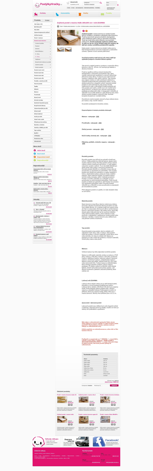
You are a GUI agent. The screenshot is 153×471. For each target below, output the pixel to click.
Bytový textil (37, 97)
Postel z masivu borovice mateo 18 (66, 394)
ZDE (97, 116)
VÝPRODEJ (37, 135)
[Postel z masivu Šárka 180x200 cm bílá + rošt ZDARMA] (105, 422)
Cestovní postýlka (39, 43)
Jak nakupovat (79, 7)
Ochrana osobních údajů (39, 457)
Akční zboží (41, 150)
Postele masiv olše (39, 78)
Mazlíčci (36, 133)
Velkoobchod (37, 141)
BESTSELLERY (38, 27)
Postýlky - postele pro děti (40, 81)
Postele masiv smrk (39, 70)
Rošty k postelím (39, 67)
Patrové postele (38, 83)
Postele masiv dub (38, 75)
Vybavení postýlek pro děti (41, 108)
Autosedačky (65, 13)
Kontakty (97, 7)
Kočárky (43, 13)
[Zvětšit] (69, 45)
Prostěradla (37, 94)
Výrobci (47, 20)
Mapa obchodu (71, 455)
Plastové (37, 46)
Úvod (68, 7)
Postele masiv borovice (40, 40)
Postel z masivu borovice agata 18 (88, 414)
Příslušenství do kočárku (40, 122)
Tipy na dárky (37, 130)
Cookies (77, 455)
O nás (72, 7)
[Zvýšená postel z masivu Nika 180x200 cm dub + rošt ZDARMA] (84, 402)
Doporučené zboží (43, 157)
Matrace (36, 92)
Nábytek (36, 89)
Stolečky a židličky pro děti (41, 127)
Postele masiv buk (38, 72)
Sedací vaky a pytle (39, 119)
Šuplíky (36, 86)
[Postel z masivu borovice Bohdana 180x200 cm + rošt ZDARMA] (105, 402)
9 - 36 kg (37, 54)
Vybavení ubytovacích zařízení (41, 32)
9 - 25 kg (37, 56)
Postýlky (109, 13)
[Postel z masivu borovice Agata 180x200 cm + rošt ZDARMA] (84, 423)
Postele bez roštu (38, 138)
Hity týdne (36, 29)
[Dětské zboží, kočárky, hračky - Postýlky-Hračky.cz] (50, 5)
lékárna (52, 453)
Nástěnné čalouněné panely (41, 103)
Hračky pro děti (38, 116)
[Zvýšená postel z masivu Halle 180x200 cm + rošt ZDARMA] (62, 422)
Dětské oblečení (38, 114)
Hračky (85, 13)
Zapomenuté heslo (111, 7)
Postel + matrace (38, 38)
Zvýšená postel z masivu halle (65, 414)
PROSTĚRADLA (39, 51)
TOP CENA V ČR (38, 24)
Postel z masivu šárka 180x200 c (109, 414)
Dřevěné (37, 48)
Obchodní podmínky (89, 7)
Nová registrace (110, 8)
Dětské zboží (37, 111)
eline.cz (65, 458)
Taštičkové (37, 59)
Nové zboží (41, 153)
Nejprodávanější (42, 160)
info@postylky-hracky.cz (112, 462)
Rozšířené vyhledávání (89, 4)
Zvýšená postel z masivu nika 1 (87, 394)
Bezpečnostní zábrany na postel (43, 62)
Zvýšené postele (38, 35)
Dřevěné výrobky (38, 100)
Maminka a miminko (39, 124)
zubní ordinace (46, 453)
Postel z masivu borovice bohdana (109, 394)
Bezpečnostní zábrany (39, 105)
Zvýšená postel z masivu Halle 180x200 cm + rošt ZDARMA (95, 26)
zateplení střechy (38, 453)
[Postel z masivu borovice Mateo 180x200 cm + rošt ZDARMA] (62, 402)
